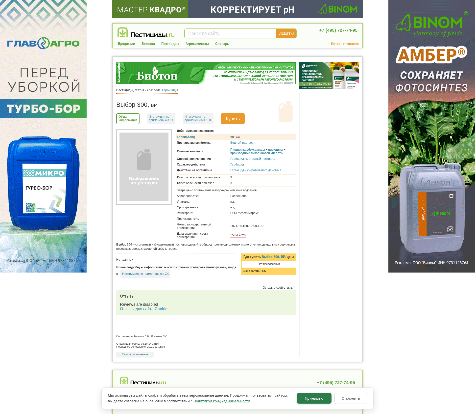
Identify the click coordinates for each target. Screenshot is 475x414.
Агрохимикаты (197, 44)
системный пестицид (260, 159)
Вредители (126, 44)
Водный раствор (242, 142)
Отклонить (351, 398)
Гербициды (170, 90)
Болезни (148, 44)
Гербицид (237, 159)
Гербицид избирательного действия (255, 170)
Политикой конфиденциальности (221, 401)
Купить (233, 118)
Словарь (222, 44)
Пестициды (170, 44)
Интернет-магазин (345, 44)
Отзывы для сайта (143, 309)
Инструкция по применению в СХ (145, 274)
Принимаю (314, 398)
